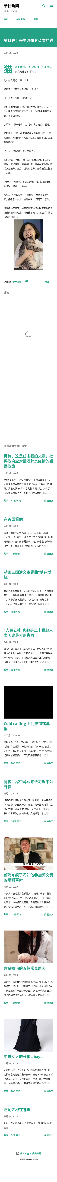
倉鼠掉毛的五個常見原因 (25, 968)
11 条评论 (16, 914)
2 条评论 (15, 553)
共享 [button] (47, 281)
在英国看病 (13, 519)
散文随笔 (17, 281)
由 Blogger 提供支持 (30, 1153)
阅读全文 (48, 500)
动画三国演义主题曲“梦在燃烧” (27, 575)
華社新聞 (11, 5)
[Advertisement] (28, 405)
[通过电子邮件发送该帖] (26, 281)
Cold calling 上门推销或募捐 (27, 726)
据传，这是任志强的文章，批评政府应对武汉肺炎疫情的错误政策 (28, 461)
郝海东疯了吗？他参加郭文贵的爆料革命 (28, 877)
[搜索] (44, 6)
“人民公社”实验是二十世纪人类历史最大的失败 (28, 633)
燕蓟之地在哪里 (17, 1109)
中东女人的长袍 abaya (23, 1056)
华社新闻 (20, 19)
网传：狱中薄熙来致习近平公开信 (28, 784)
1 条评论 (15, 1002)
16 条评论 (16, 821)
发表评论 (15, 611)
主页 (6, 19)
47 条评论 (16, 500)
